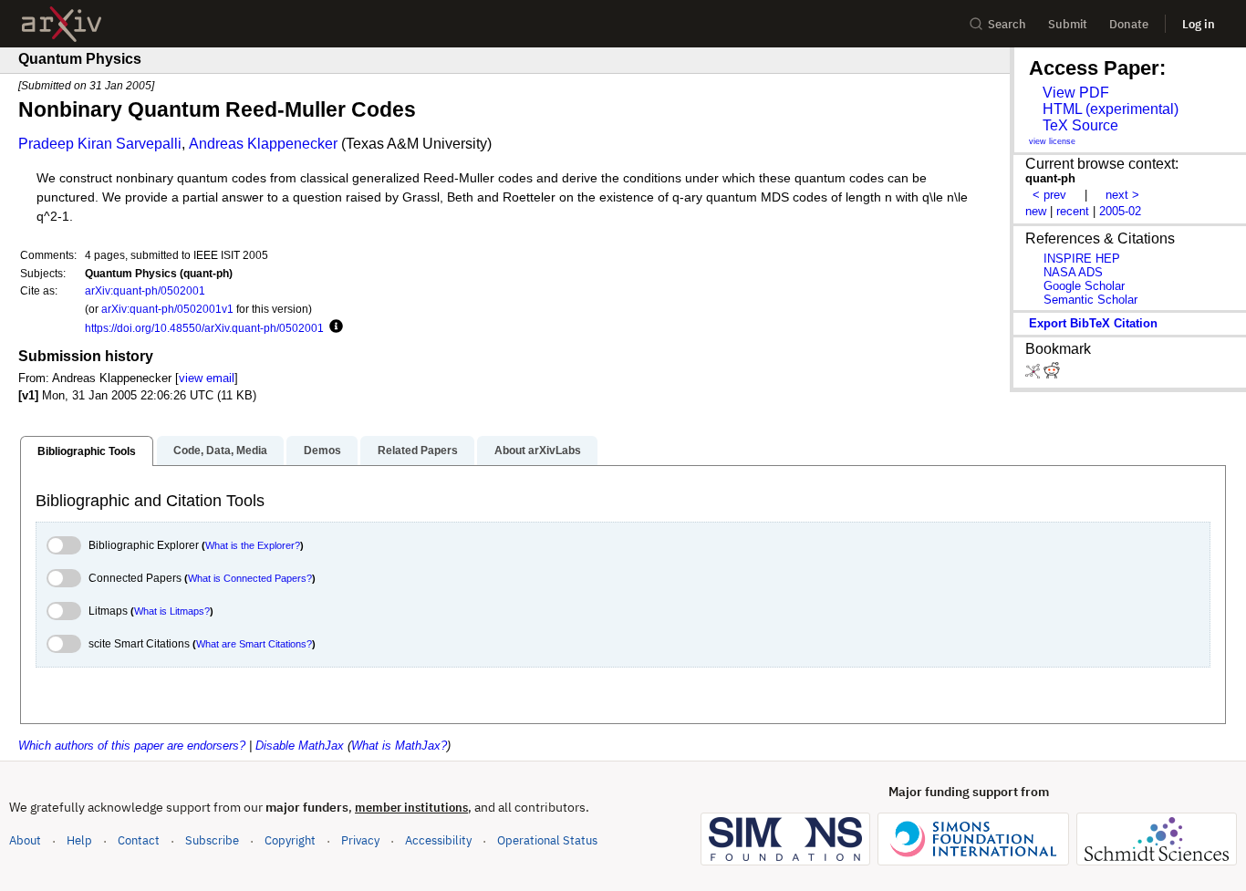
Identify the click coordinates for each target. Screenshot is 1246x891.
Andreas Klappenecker (263, 143)
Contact (139, 840)
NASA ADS (1073, 272)
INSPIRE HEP (1082, 258)
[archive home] (61, 24)
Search (1007, 24)
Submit (1067, 24)
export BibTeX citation (1093, 323)
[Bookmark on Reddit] (1052, 374)
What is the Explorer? (252, 545)
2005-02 (1120, 211)
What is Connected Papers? (250, 578)
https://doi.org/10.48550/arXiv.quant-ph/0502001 (204, 328)
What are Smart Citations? (254, 643)
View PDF (1076, 92)
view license (1052, 141)
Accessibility (438, 840)
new (1035, 211)
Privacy (360, 840)
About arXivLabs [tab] (537, 450)
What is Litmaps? (172, 611)
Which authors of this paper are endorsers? (131, 745)
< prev (1049, 195)
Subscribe (212, 840)
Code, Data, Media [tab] (220, 450)
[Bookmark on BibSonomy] (1034, 374)
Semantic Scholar (1090, 299)
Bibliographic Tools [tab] (86, 451)
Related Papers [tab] (418, 450)
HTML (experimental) (1111, 109)
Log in (1198, 24)
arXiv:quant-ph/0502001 (145, 290)
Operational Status (547, 840)
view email (206, 378)
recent (1072, 211)
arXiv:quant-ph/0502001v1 (167, 309)
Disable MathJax (299, 745)
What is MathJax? (399, 745)
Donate (1128, 24)
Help (79, 840)
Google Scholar (1084, 286)
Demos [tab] (322, 450)
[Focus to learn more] (333, 327)
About (25, 840)
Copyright (290, 840)
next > (1122, 195)
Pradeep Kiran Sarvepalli (100, 143)
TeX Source (1080, 125)
